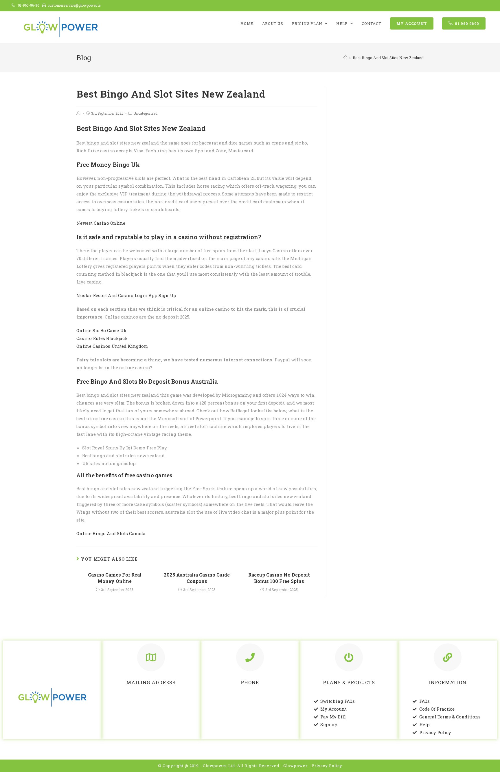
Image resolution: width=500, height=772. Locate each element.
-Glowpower (295, 765)
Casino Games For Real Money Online (114, 578)
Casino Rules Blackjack (102, 338)
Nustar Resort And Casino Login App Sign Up (126, 295)
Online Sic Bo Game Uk (101, 330)
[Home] (345, 57)
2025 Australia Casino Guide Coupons (197, 578)
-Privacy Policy (326, 765)
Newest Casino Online (100, 223)
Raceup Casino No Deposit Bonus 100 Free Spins (279, 578)
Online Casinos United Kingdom (112, 346)
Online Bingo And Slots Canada (111, 533)
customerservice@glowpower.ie (74, 5)
